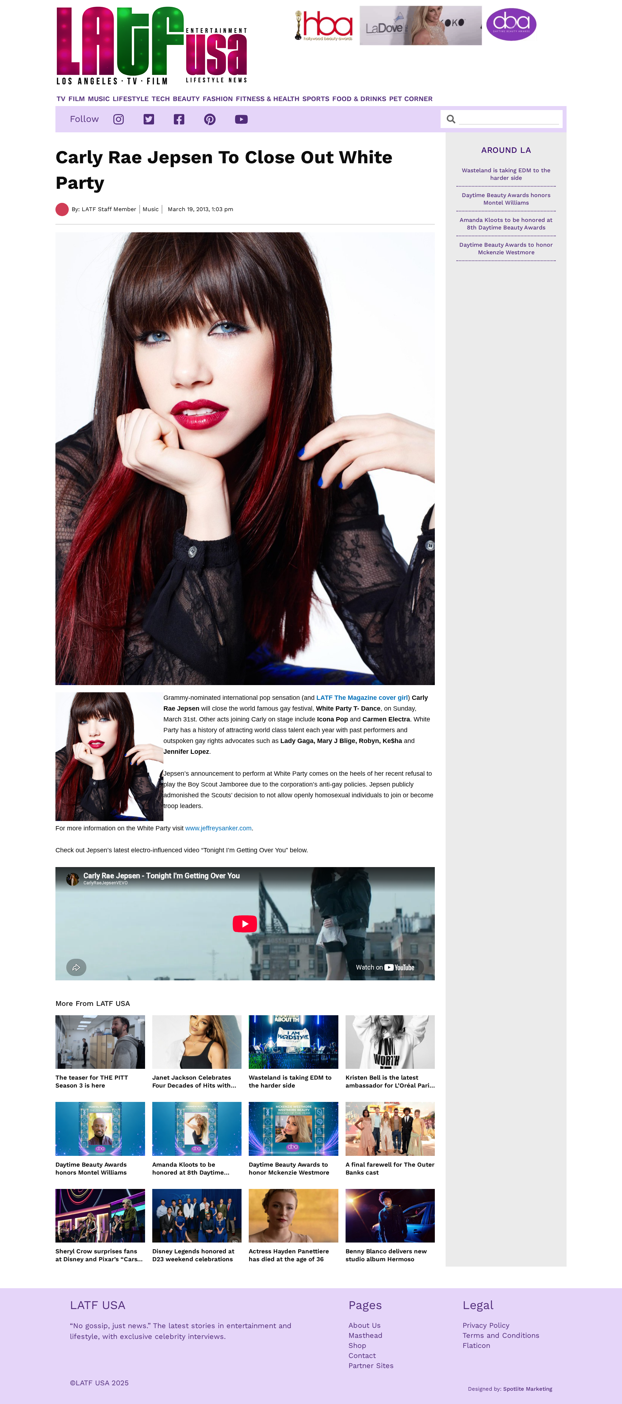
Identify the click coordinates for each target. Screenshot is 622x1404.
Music (99, 98)
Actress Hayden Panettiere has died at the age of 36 (289, 1255)
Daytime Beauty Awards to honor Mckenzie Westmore (289, 1168)
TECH (161, 98)
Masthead (365, 1335)
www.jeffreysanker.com (218, 828)
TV (61, 98)
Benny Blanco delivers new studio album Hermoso (386, 1255)
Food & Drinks (359, 98)
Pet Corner (411, 98)
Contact (362, 1355)
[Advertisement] (421, 67)
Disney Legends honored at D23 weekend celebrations (193, 1255)
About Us (364, 1325)
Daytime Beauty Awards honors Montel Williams (91, 1168)
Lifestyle (131, 98)
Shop (357, 1345)
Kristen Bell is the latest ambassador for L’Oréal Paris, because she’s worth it (390, 1081)
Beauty (186, 98)
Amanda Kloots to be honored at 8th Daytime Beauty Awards (188, 1168)
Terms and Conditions (501, 1335)
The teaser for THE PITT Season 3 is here (91, 1081)
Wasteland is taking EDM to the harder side (290, 1081)
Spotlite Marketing (527, 1389)
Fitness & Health (267, 98)
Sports (315, 98)
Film (76, 98)
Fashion (218, 98)
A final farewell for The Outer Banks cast (390, 1168)
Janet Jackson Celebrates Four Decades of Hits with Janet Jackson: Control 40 (192, 1081)
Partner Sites (371, 1365)
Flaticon (476, 1345)
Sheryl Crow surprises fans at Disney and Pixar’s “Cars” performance (97, 1255)
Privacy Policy (486, 1325)
